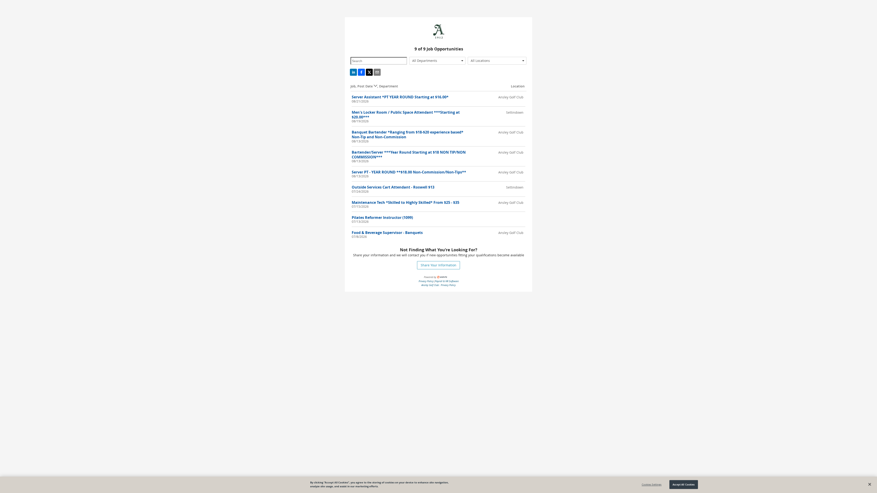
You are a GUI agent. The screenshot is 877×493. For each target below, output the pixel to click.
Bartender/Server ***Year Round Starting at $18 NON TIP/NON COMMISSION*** (409, 155)
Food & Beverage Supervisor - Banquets (387, 232)
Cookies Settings (652, 484)
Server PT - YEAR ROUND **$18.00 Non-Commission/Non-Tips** (409, 172)
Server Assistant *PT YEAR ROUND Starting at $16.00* (400, 97)
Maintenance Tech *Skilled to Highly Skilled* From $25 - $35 (405, 202)
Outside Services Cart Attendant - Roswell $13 (393, 187)
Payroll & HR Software (447, 281)
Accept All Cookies (684, 484)
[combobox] (437, 61)
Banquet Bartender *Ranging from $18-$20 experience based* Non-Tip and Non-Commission (407, 134)
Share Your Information (438, 265)
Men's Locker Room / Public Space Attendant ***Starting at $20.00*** (406, 115)
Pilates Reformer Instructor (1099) (382, 217)
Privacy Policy (426, 281)
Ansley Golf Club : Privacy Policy (438, 285)
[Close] (870, 484)
